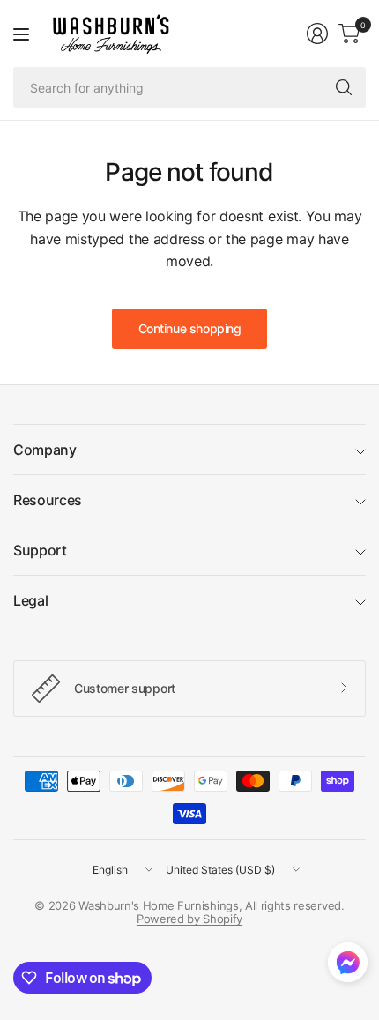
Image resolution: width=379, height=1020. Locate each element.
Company (45, 449)
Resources (47, 500)
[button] (348, 966)
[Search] (344, 87)
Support (40, 550)
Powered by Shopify (189, 919)
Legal (30, 600)
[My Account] (317, 33)
